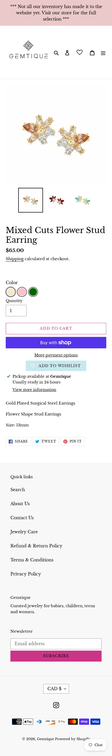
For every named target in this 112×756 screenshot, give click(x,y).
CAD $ (54, 688)
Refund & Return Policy (36, 545)
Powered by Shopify (72, 739)
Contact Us (22, 517)
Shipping (15, 258)
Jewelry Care (24, 531)
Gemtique (46, 739)
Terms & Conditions (31, 559)
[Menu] (103, 52)
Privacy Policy (25, 573)
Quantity (14, 300)
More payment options (56, 355)
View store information (34, 389)
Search (17, 489)
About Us (20, 503)
